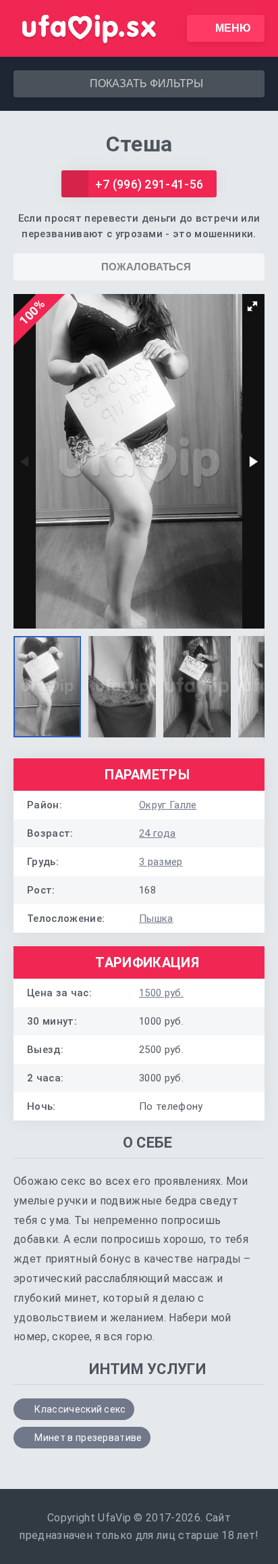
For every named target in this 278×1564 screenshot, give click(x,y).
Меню (233, 28)
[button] (252, 306)
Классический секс (80, 1409)
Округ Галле (168, 805)
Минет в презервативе (88, 1437)
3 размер (161, 862)
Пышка (156, 918)
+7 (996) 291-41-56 (149, 184)
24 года (157, 833)
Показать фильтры (146, 83)
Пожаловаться (146, 266)
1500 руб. (161, 993)
